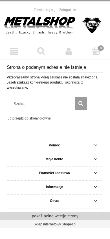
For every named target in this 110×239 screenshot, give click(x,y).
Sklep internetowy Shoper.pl (55, 224)
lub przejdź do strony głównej (29, 118)
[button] (14, 51)
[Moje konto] (69, 51)
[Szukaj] (81, 103)
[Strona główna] (55, 26)
